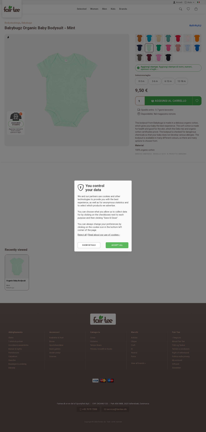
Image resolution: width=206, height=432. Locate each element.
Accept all (117, 245)
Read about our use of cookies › (104, 235)
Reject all (82, 235)
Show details (89, 245)
